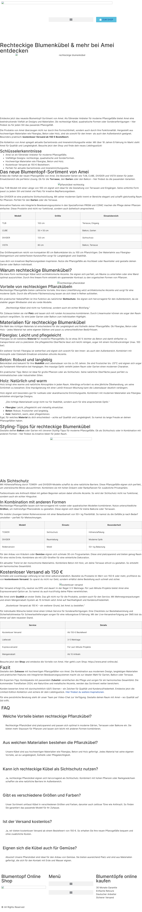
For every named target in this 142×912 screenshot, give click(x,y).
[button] (71, 19)
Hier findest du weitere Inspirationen (85, 692)
